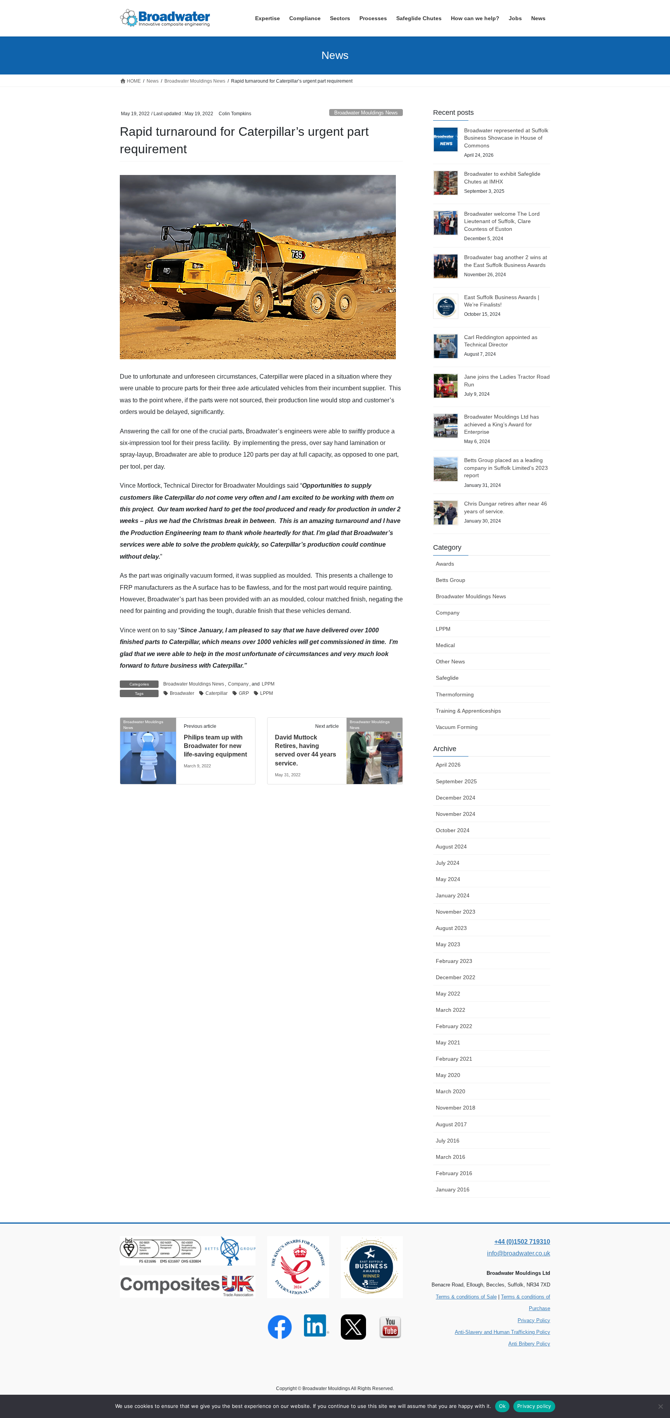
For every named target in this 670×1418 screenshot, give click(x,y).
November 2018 (455, 1108)
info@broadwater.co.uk (518, 1253)
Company (238, 684)
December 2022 (455, 977)
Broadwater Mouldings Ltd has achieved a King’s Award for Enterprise (501, 424)
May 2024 (448, 879)
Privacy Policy (534, 1320)
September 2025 (456, 781)
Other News (450, 661)
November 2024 (455, 814)
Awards (445, 564)
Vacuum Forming (457, 727)
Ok (502, 1406)
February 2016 (454, 1173)
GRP (244, 693)
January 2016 (453, 1189)
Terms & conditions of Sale (466, 1297)
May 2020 (448, 1075)
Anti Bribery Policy (529, 1344)
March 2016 (450, 1157)
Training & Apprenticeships (468, 711)
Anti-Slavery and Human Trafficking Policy (502, 1332)
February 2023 (454, 961)
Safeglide (447, 678)
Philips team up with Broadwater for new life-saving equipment (215, 746)
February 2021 (454, 1059)
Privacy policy (534, 1406)
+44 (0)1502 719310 (522, 1241)
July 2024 (447, 863)
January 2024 (453, 895)
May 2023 (448, 944)
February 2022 (454, 1026)
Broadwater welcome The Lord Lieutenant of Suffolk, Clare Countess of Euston (502, 221)
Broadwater (182, 693)
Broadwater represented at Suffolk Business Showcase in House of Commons (506, 138)
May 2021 (448, 1042)
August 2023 (451, 928)
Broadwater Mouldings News (366, 113)
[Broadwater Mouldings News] (148, 746)
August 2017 (451, 1124)
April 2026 (448, 765)
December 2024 (455, 798)
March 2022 (450, 1010)
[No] (660, 1406)
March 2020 (450, 1091)
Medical (445, 645)
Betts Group (450, 580)
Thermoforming (455, 694)
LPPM (268, 684)
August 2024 (451, 846)
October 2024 (453, 830)
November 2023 (455, 912)
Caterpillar (216, 693)
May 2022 (448, 993)
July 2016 (447, 1141)
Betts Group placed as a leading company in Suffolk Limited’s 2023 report (506, 467)
